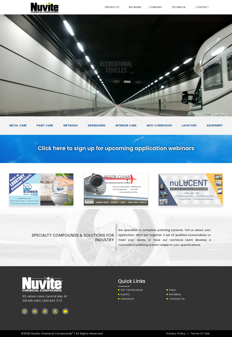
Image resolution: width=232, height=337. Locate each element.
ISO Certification (132, 290)
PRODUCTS (112, 7)
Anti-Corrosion (159, 125)
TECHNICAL (179, 7)
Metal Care (18, 125)
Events (125, 294)
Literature (127, 298)
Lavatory (189, 125)
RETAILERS (135, 7)
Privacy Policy (176, 333)
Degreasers (97, 125)
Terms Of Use (200, 333)
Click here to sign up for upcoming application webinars (116, 148)
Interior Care (126, 125)
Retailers (175, 294)
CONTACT (202, 7)
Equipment (215, 125)
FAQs (172, 290)
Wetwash (70, 125)
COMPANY (155, 7)
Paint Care (45, 125)
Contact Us (177, 298)
